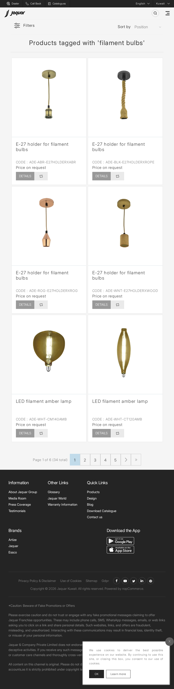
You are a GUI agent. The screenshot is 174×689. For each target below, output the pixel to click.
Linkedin (142, 580)
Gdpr (105, 581)
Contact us (94, 517)
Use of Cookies (70, 581)
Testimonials (16, 511)
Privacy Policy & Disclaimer (37, 581)
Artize (12, 540)
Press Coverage (19, 504)
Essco (12, 552)
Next (126, 459)
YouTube (125, 580)
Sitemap (91, 581)
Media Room (17, 498)
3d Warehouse (150, 580)
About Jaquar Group (22, 492)
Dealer (15, 3)
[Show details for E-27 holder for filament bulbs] (49, 95)
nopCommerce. (133, 589)
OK (96, 674)
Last (136, 459)
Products (93, 492)
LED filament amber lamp (44, 401)
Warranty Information (62, 504)
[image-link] (120, 540)
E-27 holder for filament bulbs (42, 146)
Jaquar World (57, 498)
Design (92, 498)
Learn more (120, 674)
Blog (90, 504)
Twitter (133, 580)
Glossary (54, 492)
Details (25, 176)
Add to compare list (41, 176)
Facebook (116, 580)
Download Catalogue (101, 511)
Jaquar (13, 546)
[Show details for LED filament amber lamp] (49, 352)
